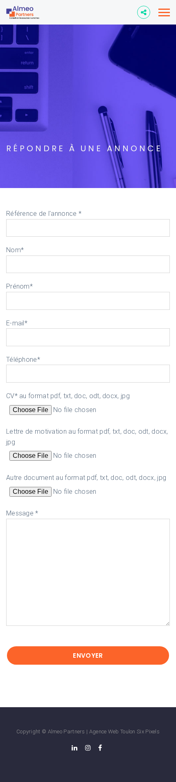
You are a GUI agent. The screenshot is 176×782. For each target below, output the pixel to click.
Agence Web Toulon (112, 731)
